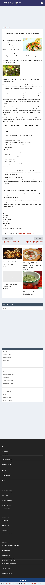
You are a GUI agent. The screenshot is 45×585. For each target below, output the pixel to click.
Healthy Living (4, 454)
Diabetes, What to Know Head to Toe (8, 560)
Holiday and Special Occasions (9, 368)
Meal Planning (4, 530)
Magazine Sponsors (5, 472)
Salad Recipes (6, 377)
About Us (4, 470)
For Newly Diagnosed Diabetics (8, 492)
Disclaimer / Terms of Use (34, 583)
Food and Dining (30, 233)
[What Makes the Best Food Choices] (32, 280)
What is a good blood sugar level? (8, 558)
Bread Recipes (6, 360)
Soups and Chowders (7, 391)
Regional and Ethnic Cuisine (9, 374)
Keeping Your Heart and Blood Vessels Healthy (10, 545)
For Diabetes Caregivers (6, 508)
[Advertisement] (22, 16)
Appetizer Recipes (7, 354)
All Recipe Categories (7, 400)
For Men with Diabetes (6, 503)
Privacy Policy (25, 583)
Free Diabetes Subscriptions (7, 459)
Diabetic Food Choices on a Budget (8, 570)
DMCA (41, 583)
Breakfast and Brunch (7, 357)
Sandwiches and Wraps (8, 380)
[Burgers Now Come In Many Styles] (12, 276)
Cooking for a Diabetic (6, 568)
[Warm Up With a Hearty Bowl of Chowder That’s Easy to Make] (32, 254)
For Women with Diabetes (7, 500)
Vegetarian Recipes (7, 397)
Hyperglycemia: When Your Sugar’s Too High (10, 565)
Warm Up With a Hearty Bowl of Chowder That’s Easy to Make (32, 265)
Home (3, 27)
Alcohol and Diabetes (6, 555)
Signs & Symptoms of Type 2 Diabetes (9, 563)
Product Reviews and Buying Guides (8, 461)
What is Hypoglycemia (6, 550)
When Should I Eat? (5, 525)
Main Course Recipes (7, 371)
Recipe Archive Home (7, 351)
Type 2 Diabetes (5, 497)
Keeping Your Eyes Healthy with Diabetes (9, 547)
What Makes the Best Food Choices (31, 293)
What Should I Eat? (5, 522)
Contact (3, 478)
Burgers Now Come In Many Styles (11, 285)
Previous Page (8, 27)
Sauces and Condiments (8, 383)
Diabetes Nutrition (22, 233)
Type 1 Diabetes (5, 495)
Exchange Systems (5, 553)
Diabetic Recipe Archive (6, 449)
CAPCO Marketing (9, 583)
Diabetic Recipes (5, 520)
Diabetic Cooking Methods (7, 533)
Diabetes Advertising (6, 475)
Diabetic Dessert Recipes (8, 363)
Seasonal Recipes (6, 386)
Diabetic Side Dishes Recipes (9, 388)
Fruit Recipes (6, 366)
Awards (3, 480)
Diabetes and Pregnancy (6, 505)
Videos (3, 456)
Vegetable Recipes (7, 394)
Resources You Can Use (6, 464)
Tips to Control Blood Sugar (7, 573)
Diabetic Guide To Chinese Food (10, 263)
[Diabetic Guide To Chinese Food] (12, 253)
